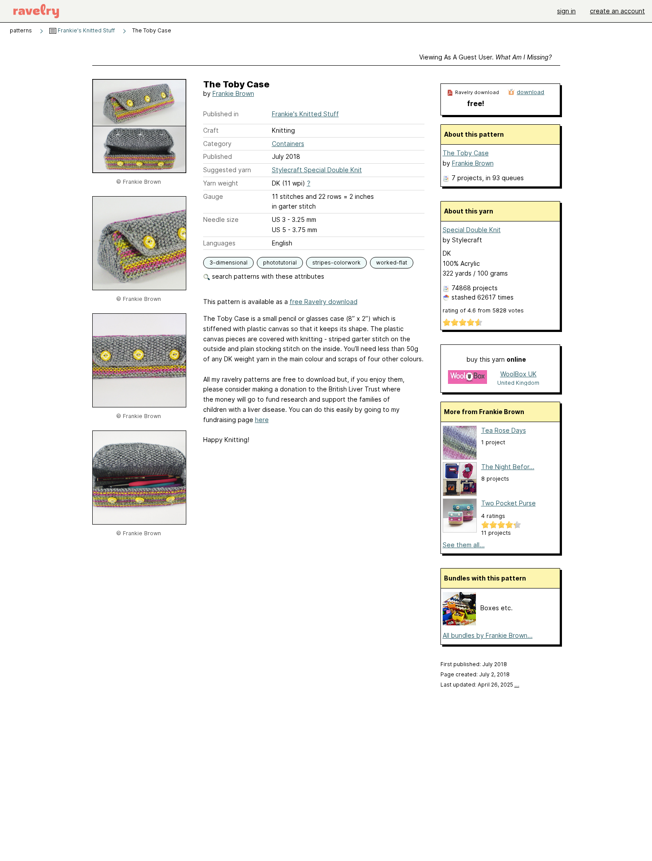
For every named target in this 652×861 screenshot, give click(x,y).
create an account (617, 11)
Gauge (213, 196)
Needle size (221, 219)
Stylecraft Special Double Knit (317, 170)
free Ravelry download (323, 301)
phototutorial (280, 262)
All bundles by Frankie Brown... (488, 635)
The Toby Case (466, 153)
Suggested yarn (227, 170)
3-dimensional (228, 262)
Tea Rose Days (503, 430)
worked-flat (391, 262)
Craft (211, 130)
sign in (566, 11)
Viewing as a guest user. (485, 57)
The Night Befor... (507, 466)
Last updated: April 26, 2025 (479, 684)
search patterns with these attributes (267, 276)
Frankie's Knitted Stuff (85, 30)
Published (217, 156)
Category (217, 143)
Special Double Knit (472, 229)
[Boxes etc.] (459, 623)
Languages (219, 243)
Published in (221, 114)
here (262, 419)
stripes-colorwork (336, 262)
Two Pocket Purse (508, 503)
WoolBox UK (518, 374)
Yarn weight (220, 183)
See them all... (464, 545)
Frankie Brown (233, 93)
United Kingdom (518, 382)
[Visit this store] (467, 378)
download (530, 91)
